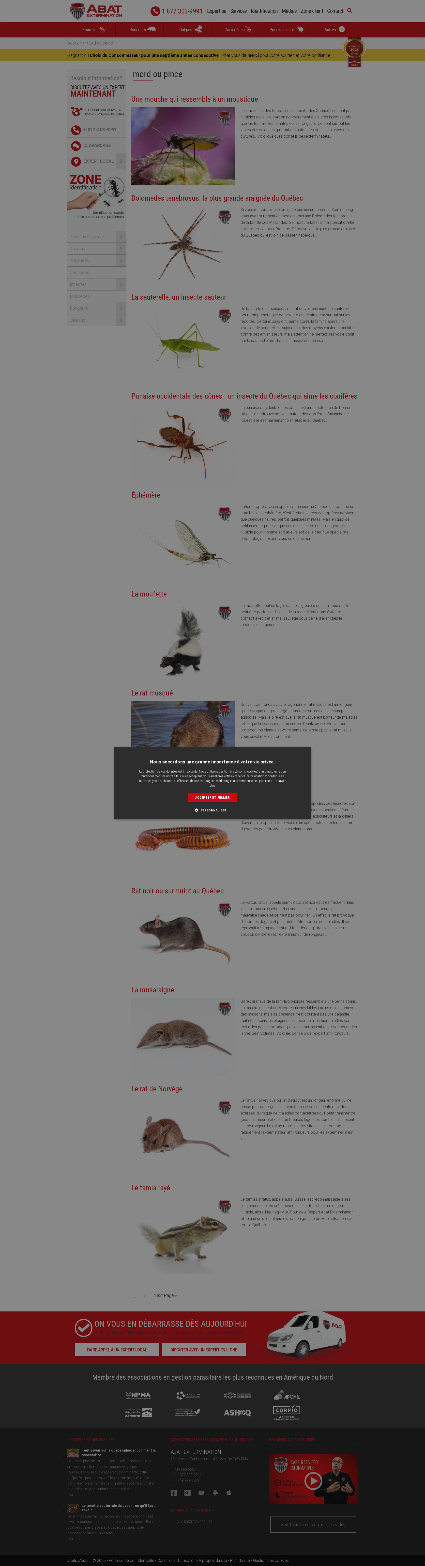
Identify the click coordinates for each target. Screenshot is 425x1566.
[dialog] (212, 783)
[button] (212, 810)
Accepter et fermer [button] (212, 797)
